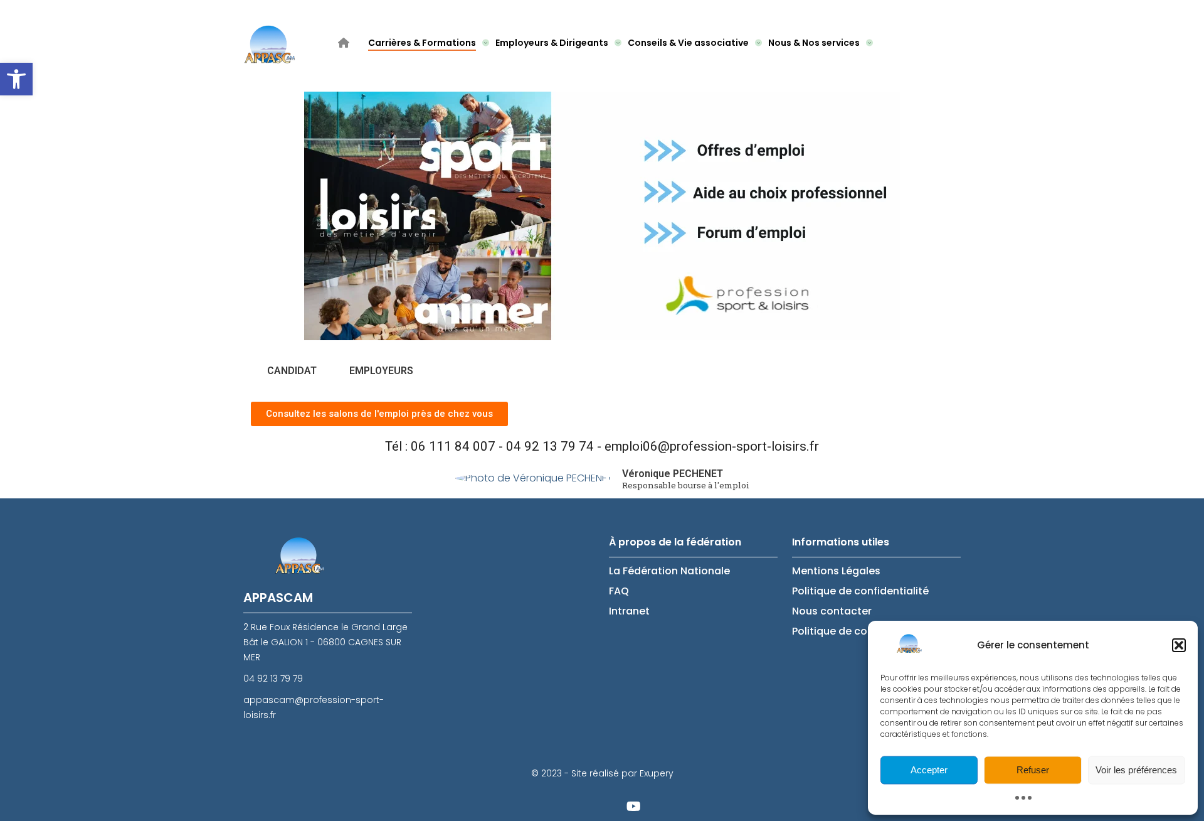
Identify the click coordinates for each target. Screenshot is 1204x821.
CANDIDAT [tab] (292, 371)
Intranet (629, 611)
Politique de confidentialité (860, 591)
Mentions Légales (836, 571)
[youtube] (633, 805)
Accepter (929, 770)
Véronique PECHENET (672, 474)
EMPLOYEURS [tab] (381, 371)
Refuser (1033, 770)
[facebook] (602, 805)
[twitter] (570, 805)
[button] (16, 79)
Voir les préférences (1136, 770)
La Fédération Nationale (669, 571)
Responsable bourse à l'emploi (685, 485)
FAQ (619, 591)
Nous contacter (832, 611)
